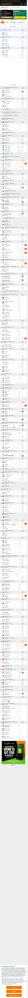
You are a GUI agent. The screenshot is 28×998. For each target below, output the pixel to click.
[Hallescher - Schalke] (13, 256)
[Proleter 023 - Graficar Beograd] (13, 570)
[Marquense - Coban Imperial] (13, 277)
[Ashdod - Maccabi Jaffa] (13, 331)
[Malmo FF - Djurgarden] (13, 620)
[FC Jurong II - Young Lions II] (13, 585)
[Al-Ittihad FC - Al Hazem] (13, 563)
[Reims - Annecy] (13, 238)
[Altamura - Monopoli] (13, 363)
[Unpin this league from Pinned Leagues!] (9, 30)
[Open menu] (25, 4)
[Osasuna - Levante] (13, 51)
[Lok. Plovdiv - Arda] (13, 167)
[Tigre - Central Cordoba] (13, 95)
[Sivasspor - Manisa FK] (13, 663)
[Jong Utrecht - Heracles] (13, 448)
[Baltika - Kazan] (13, 534)
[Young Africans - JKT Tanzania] (13, 645)
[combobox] (13, 26)
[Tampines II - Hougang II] (13, 589)
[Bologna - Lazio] (13, 40)
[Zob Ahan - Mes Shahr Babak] (13, 309)
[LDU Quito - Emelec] (13, 215)
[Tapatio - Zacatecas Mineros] (13, 426)
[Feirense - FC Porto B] (13, 510)
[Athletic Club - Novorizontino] (13, 146)
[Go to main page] (8, 4)
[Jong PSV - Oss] (13, 444)
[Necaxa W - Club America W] (13, 433)
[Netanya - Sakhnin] (13, 324)
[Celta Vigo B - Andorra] (13, 602)
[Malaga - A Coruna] (13, 55)
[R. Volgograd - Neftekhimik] (13, 545)
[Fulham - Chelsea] (13, 34)
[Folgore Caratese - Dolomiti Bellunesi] (13, 345)
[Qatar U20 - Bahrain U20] (13, 715)
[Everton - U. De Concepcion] (13, 177)
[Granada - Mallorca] (13, 606)
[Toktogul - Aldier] (13, 395)
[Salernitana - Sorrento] (13, 371)
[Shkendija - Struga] (13, 465)
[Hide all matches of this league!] (25, 30)
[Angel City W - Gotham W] (13, 693)
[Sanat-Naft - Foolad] (13, 317)
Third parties (6, 977)
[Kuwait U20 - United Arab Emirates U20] (13, 707)
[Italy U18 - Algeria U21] (13, 733)
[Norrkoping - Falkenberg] (13, 635)
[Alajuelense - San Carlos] (13, 201)
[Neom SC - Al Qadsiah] (13, 560)
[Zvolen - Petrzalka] (13, 596)
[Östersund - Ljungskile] (13, 627)
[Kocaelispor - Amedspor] (13, 656)
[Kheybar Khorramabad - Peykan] (13, 302)
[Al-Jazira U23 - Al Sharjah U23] (13, 673)
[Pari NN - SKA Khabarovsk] (13, 553)
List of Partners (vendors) (7, 984)
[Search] (22, 4)
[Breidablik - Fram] (13, 288)
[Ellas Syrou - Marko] (13, 270)
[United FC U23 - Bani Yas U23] (13, 676)
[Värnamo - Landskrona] (13, 631)
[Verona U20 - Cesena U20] (13, 378)
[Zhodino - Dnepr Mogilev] (13, 129)
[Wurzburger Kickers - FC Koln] (13, 253)
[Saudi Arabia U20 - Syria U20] (13, 719)
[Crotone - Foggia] (13, 367)
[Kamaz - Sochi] (13, 541)
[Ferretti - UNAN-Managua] (13, 455)
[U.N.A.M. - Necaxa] (13, 419)
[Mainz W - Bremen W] (13, 263)
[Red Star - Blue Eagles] (13, 613)
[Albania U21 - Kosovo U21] (13, 729)
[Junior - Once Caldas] (13, 187)
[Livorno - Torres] (13, 352)
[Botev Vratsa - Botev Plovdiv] (13, 163)
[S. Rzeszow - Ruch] (13, 493)
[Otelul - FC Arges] (13, 527)
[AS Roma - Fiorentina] (13, 44)
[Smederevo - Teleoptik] (13, 574)
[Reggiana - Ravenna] (13, 356)
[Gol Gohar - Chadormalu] (13, 313)
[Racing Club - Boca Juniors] (13, 91)
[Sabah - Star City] (13, 412)
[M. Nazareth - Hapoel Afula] (13, 338)
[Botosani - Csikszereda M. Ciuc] (13, 524)
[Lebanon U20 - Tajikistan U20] (13, 711)
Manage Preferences (14, 995)
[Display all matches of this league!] (25, 109)
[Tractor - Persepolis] (13, 298)
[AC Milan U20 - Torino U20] (13, 381)
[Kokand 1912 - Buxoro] (13, 700)
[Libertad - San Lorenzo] (13, 479)
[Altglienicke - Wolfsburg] (13, 245)
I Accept (14, 987)
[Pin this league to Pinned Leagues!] (18, 88)
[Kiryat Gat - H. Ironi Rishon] (13, 335)
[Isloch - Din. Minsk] (13, 126)
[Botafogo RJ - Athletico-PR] (13, 139)
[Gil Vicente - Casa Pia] (13, 500)
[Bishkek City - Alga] (13, 392)
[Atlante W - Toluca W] (13, 437)
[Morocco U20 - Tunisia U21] (13, 726)
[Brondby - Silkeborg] (13, 208)
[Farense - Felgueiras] (13, 506)
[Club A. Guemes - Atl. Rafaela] (13, 102)
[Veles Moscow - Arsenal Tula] (13, 549)
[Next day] (25, 26)
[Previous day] (2, 26)
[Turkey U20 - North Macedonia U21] (13, 737)
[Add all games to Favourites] (1, 30)
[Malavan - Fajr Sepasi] (13, 306)
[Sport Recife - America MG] (13, 150)
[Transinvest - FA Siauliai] (13, 405)
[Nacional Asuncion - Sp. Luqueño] (13, 476)
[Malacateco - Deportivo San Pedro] (13, 281)
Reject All (14, 991)
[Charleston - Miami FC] (13, 683)
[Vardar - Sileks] (13, 462)
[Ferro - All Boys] (13, 106)
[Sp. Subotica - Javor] (13, 578)
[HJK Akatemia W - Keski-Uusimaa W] (13, 231)
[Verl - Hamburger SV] (13, 249)
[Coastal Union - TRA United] (13, 649)
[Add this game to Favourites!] (1, 33)
